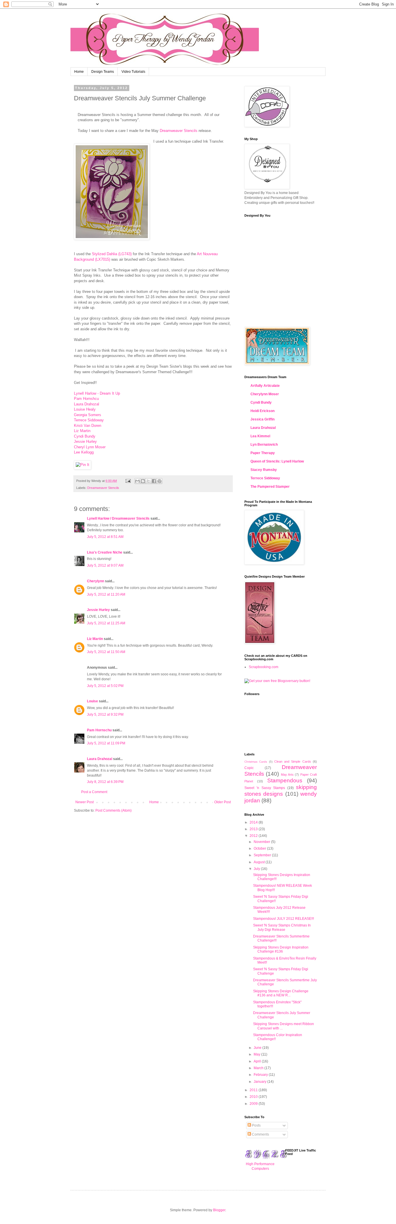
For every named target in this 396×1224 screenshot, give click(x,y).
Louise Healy (85, 409)
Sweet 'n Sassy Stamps (264, 788)
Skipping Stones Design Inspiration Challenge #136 (280, 949)
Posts (256, 1125)
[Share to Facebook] (154, 481)
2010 (254, 1097)
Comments (260, 1134)
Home (79, 72)
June (258, 1048)
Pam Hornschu (99, 730)
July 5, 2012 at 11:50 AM (106, 652)
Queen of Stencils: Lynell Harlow (277, 461)
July (257, 869)
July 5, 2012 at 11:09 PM (106, 743)
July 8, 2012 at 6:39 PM (105, 782)
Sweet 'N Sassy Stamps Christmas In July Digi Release (282, 927)
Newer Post (84, 802)
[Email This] (137, 481)
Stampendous (284, 780)
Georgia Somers (87, 415)
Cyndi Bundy (84, 436)
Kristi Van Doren (87, 425)
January (260, 1082)
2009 (254, 1104)
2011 (254, 1090)
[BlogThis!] (143, 481)
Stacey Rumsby (263, 470)
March (259, 1068)
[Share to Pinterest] (159, 481)
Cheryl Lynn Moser (90, 447)
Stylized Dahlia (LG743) (112, 254)
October (260, 848)
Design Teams (102, 72)
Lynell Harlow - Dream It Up (97, 393)
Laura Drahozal (86, 404)
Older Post (222, 802)
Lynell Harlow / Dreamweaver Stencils (118, 518)
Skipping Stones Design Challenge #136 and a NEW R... (280, 993)
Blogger (219, 1210)
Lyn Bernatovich (264, 445)
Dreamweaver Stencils (179, 130)
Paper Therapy (262, 453)
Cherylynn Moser (264, 394)
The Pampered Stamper (270, 487)
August (260, 862)
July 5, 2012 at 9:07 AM (105, 565)
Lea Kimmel (260, 436)
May (257, 1054)
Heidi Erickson (262, 411)
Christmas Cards (255, 761)
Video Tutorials (133, 72)
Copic (249, 768)
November (262, 842)
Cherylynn (95, 581)
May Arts (287, 774)
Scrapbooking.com (263, 667)
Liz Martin (82, 431)
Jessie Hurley (85, 441)
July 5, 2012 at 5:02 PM (105, 686)
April (258, 1061)
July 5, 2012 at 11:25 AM (106, 623)
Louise (92, 701)
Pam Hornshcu (86, 398)
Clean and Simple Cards (292, 761)
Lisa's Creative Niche (104, 552)
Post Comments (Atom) (113, 810)
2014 (254, 822)
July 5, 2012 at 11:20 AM (106, 594)
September (263, 855)
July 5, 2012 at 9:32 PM (105, 714)
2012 (254, 836)
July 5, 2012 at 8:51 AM (105, 537)
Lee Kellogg (84, 452)
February (261, 1075)
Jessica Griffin (262, 419)
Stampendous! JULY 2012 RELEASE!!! (283, 919)
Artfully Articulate (265, 386)
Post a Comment (94, 792)
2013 (254, 829)
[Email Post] (128, 481)
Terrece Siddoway (89, 420)
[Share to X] (148, 481)
